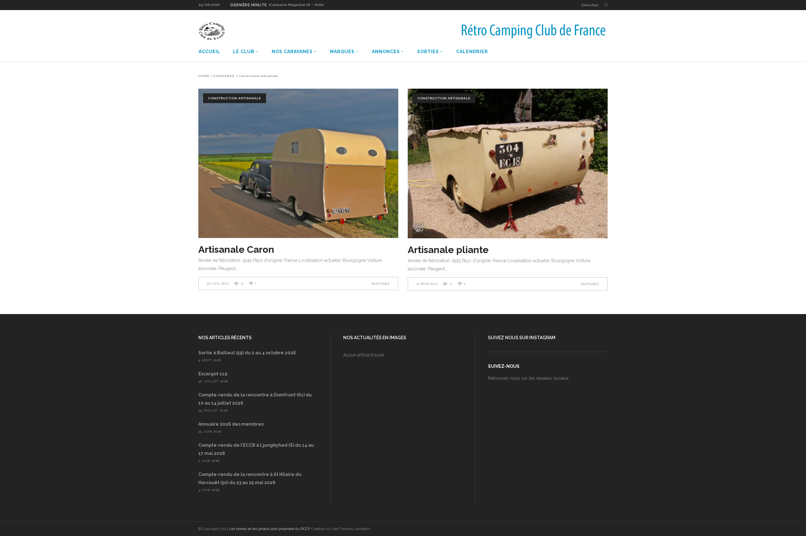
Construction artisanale (234, 98)
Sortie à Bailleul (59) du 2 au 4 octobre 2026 (247, 352)
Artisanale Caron (236, 249)
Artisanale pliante (448, 249)
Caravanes (223, 76)
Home (203, 76)
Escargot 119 (212, 373)
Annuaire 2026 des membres (231, 424)
